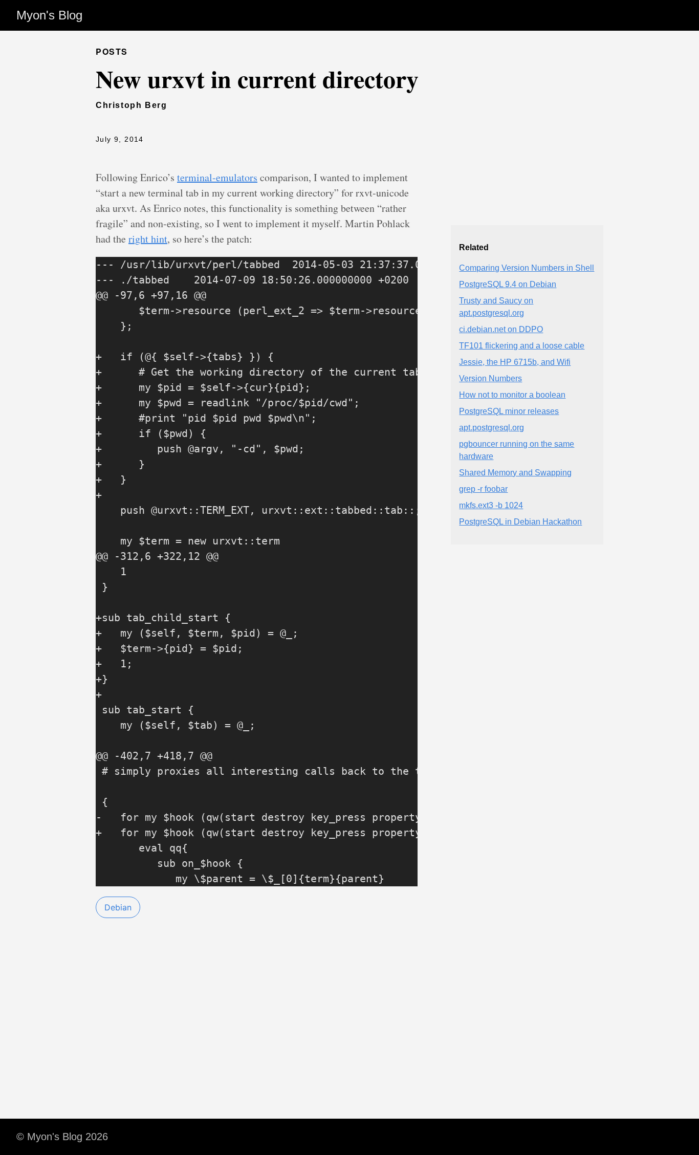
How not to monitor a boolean (512, 394)
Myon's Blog (49, 15)
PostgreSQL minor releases (509, 411)
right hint (147, 239)
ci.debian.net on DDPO (501, 329)
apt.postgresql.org (491, 427)
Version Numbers (490, 378)
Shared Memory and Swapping (515, 472)
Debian (118, 907)
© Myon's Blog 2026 (62, 1136)
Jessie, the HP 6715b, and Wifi (515, 362)
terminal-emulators (217, 177)
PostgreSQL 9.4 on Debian (507, 284)
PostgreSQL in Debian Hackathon (520, 521)
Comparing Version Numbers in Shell (526, 268)
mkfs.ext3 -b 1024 (491, 505)
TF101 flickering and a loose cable (521, 345)
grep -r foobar (483, 489)
